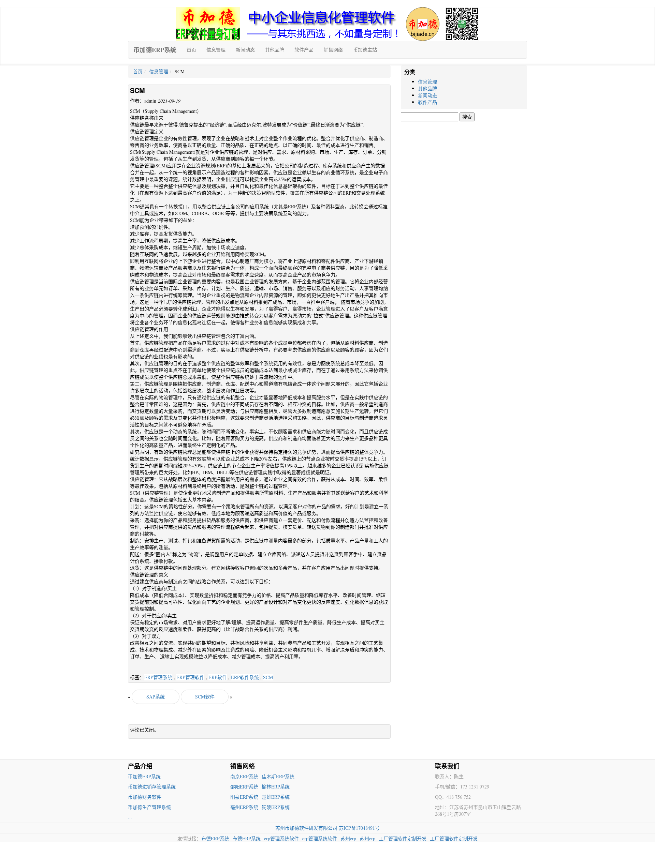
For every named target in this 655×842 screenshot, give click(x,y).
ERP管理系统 (158, 677)
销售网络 (333, 49)
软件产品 (304, 49)
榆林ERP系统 (276, 786)
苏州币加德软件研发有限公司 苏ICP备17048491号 (327, 828)
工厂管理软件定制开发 (402, 838)
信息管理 (215, 49)
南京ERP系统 (244, 776)
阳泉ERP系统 (244, 797)
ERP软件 (217, 677)
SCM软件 (205, 696)
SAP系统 (155, 696)
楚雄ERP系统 (276, 797)
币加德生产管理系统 (149, 807)
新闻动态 (245, 49)
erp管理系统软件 (281, 838)
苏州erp (348, 838)
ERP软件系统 (245, 677)
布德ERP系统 (215, 838)
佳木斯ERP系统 (278, 776)
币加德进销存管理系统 (152, 786)
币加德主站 (365, 49)
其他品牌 (274, 49)
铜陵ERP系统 (276, 807)
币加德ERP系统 (154, 49)
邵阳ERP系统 (244, 786)
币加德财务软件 (144, 797)
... (130, 817)
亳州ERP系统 (244, 807)
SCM (268, 677)
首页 (191, 49)
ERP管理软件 (190, 677)
